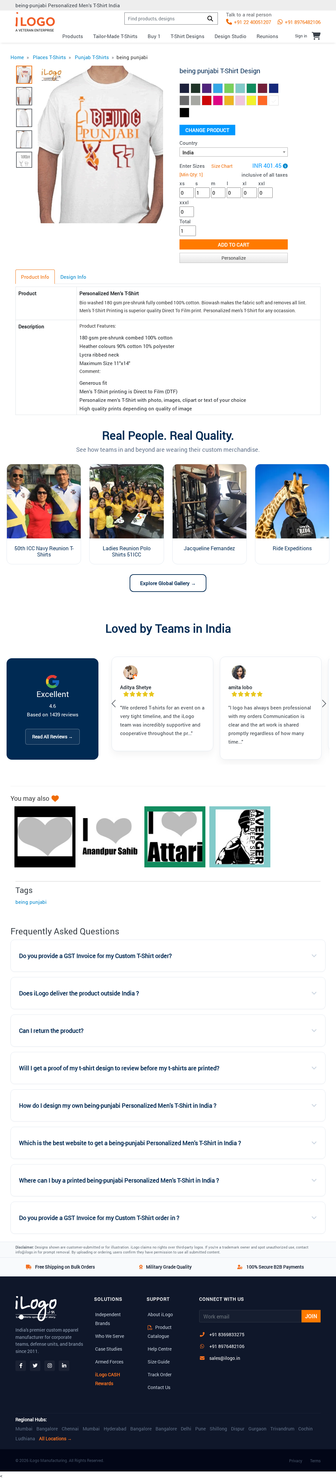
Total (185, 221)
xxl (261, 183)
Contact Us (159, 1387)
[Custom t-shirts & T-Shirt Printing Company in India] (35, 22)
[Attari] (171, 836)
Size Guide (159, 1362)
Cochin (305, 1429)
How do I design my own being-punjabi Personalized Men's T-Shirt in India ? (118, 1105)
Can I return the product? (51, 1030)
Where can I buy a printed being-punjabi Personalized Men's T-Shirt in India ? (119, 1180)
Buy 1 (154, 36)
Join (311, 1316)
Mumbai (23, 1429)
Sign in (301, 35)
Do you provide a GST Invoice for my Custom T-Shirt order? (95, 956)
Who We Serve (109, 1336)
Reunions (267, 36)
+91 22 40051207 (252, 22)
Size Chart (222, 166)
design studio (230, 36)
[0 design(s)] (316, 36)
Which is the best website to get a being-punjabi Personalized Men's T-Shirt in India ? (130, 1143)
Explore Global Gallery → (168, 583)
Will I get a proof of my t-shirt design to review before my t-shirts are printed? (119, 1068)
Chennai (70, 1429)
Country (188, 143)
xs (182, 183)
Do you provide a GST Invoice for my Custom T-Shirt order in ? (99, 1218)
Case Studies (108, 1349)
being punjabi (31, 902)
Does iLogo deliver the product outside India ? (79, 993)
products (72, 36)
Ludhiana (25, 1439)
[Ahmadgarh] (41, 836)
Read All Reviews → (52, 736)
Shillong (218, 1429)
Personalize (233, 258)
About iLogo (160, 1314)
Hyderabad (115, 1429)
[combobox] (233, 152)
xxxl (184, 202)
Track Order (160, 1374)
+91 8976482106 (302, 22)
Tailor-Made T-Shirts (115, 36)
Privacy (295, 1460)
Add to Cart (233, 244)
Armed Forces (109, 1362)
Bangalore (47, 1429)
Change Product (207, 130)
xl (244, 183)
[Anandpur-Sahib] (106, 836)
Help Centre (160, 1349)
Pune (200, 1429)
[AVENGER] (236, 836)
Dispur (237, 1429)
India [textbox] (188, 152)
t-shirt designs (187, 36)
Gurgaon (257, 1429)
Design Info (73, 276)
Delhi (186, 1429)
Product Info (35, 276)
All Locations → (55, 1439)
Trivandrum (282, 1429)
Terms (315, 1460)
